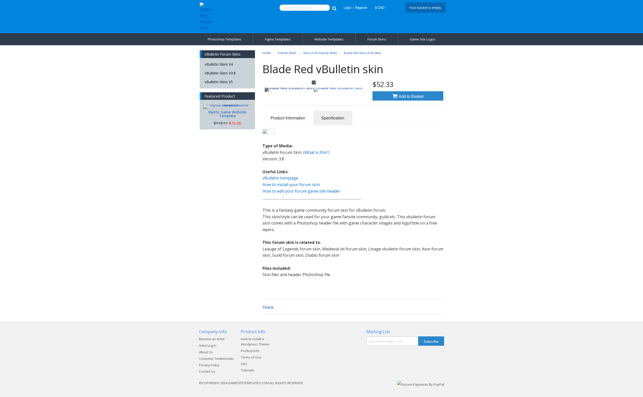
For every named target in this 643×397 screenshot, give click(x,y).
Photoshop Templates (224, 39)
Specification (332, 118)
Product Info (250, 350)
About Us (206, 352)
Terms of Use (251, 357)
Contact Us (207, 371)
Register (361, 7)
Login (347, 7)
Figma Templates (278, 39)
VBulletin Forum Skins (320, 53)
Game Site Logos (422, 39)
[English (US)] (394, 8)
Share (268, 307)
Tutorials (247, 370)
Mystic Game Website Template (227, 113)
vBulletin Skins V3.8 (220, 73)
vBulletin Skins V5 (219, 81)
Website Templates (329, 39)
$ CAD (380, 7)
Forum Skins (376, 39)
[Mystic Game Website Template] (227, 107)
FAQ (244, 364)
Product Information (288, 118)
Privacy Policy (209, 365)
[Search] (334, 8)
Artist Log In (207, 345)
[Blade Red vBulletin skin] (289, 90)
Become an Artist (212, 339)
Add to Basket (410, 96)
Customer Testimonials (216, 358)
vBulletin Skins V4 (219, 64)
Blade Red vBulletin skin (362, 53)
